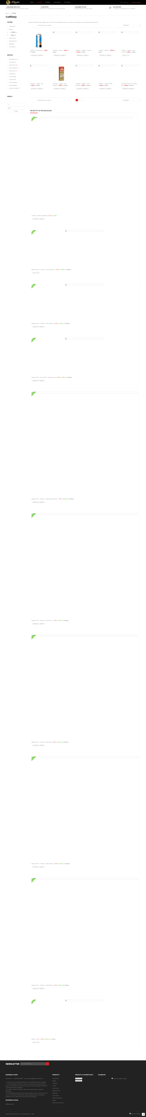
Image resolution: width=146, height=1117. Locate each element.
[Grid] (29, 25)
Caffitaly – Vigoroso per (106, 51)
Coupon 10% (45, 7)
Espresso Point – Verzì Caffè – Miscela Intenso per (52, 377)
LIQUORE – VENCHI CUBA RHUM (44, 215)
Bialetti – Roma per (43, 1039)
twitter (22, 1104)
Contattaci (57, 2)
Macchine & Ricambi (57, 1103)
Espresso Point (56, 1090)
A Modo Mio (55, 1078)
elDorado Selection (57, 1098)
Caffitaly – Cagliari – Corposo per (83, 51)
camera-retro (19, 1104)
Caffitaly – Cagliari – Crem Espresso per (83, 84)
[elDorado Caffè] (13, 2)
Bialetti (54, 1081)
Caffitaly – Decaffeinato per (38, 51)
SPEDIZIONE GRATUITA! (13, 7)
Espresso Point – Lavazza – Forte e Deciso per (51, 323)
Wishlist (47, 2)
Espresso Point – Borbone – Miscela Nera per (50, 985)
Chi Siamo (67, 2)
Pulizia (54, 1100)
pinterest (28, 1104)
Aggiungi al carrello (37, 55)
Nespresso (55, 1093)
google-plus (25, 1104)
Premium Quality (13, 88)
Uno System (55, 1095)
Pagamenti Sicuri (80, 7)
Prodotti (39, 2)
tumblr (34, 1104)
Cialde (12, 35)
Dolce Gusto (55, 1088)
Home (32, 2)
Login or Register (124, 2)
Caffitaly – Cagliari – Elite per (36, 84)
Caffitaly (54, 1083)
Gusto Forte (12, 65)
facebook (16, 1104)
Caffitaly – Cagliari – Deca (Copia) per (128, 51)
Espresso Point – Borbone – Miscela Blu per (50, 742)
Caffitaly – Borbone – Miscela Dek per (129, 84)
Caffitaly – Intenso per (61, 51)
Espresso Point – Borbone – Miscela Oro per (50, 620)
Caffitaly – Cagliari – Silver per (105, 84)
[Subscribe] (47, 1063)
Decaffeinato (12, 59)
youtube (31, 1104)
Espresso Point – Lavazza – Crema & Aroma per (51, 269)
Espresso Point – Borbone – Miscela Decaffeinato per (53, 499)
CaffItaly (13, 32)
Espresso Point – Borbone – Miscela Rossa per (51, 863)
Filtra (16, 111)
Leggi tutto (125, 55)
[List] (32, 25)
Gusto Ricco (12, 71)
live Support (117, 7)
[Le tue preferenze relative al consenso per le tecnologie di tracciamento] (143, 1114)
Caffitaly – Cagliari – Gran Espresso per (60, 84)
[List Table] (35, 25)
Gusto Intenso (13, 68)
